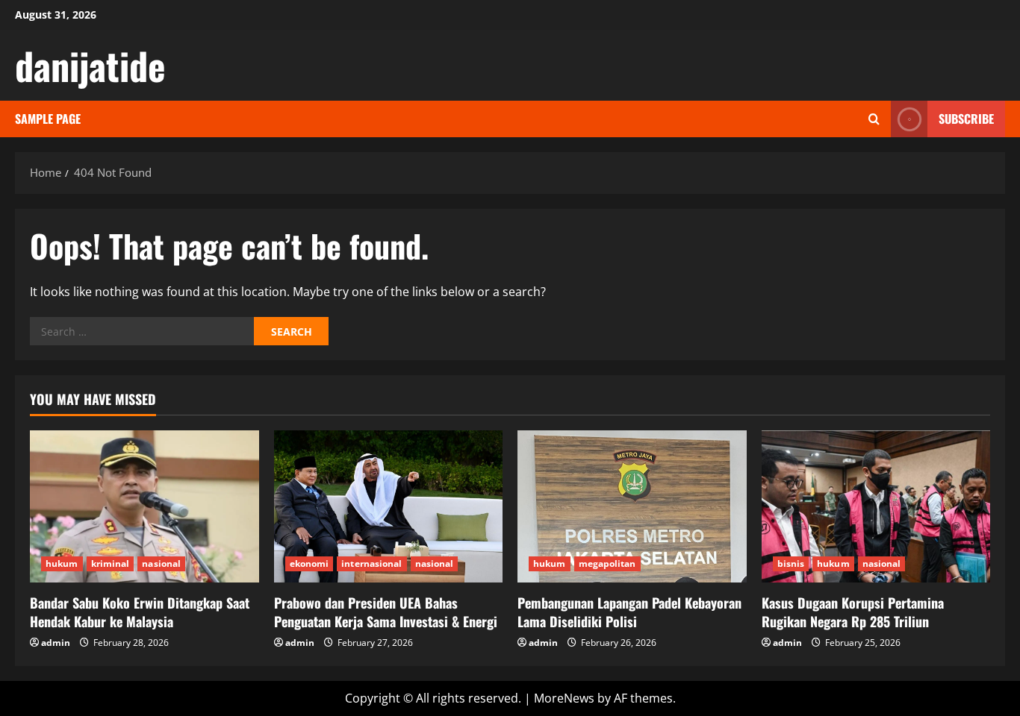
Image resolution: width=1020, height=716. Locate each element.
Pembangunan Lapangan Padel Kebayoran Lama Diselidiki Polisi (629, 612)
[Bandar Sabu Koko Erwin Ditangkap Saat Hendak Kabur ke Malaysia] (144, 506)
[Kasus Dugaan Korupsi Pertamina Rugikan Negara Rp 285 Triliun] (876, 506)
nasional (161, 563)
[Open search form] (874, 119)
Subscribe (966, 119)
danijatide (90, 64)
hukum (62, 563)
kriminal (110, 563)
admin (55, 642)
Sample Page (48, 119)
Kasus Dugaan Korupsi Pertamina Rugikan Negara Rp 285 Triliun (853, 612)
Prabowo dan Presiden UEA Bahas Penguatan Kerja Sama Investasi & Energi (385, 612)
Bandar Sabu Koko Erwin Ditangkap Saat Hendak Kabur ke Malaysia (139, 612)
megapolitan (607, 563)
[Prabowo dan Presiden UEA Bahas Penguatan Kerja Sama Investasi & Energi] (388, 506)
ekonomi (309, 563)
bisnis (791, 563)
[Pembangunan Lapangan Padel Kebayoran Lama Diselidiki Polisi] (632, 506)
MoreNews (564, 698)
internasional (371, 563)
